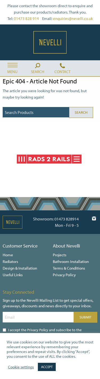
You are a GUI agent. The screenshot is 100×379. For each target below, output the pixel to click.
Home (8, 254)
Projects (59, 254)
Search (37, 71)
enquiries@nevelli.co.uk (73, 18)
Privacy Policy (64, 274)
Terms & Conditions (69, 268)
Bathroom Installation (71, 261)
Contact (62, 71)
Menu (12, 71)
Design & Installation (20, 268)
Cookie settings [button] (21, 367)
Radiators (10, 261)
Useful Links (13, 274)
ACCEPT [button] (47, 367)
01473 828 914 (26, 18)
